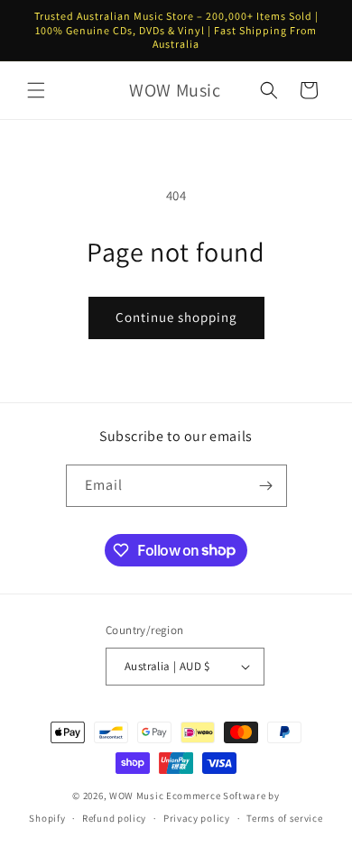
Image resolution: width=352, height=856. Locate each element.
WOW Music (136, 795)
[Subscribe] (266, 486)
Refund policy (114, 818)
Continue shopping (176, 317)
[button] (36, 90)
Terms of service (284, 818)
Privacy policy (196, 818)
